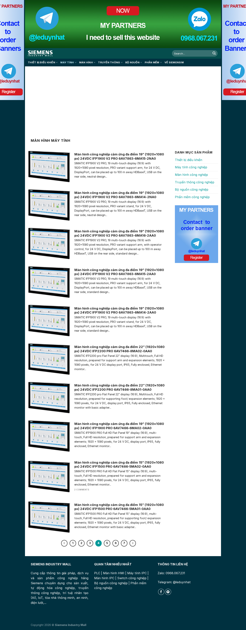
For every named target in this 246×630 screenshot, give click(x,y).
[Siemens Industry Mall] (40, 53)
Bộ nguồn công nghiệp (191, 189)
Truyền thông (109, 62)
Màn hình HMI (113, 573)
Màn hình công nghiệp (191, 175)
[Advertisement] (123, 99)
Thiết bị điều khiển (41, 62)
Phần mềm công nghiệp (192, 197)
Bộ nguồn (132, 62)
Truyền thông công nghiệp (194, 182)
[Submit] (214, 53)
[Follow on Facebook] (161, 592)
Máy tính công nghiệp (191, 167)
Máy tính (67, 62)
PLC (97, 573)
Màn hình (86, 62)
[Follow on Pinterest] (168, 592)
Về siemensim (174, 62)
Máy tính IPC (137, 573)
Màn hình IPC (104, 578)
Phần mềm (152, 62)
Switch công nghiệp (131, 578)
